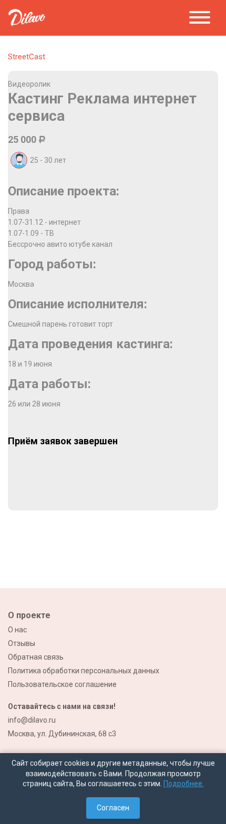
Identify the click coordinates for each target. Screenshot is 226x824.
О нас (17, 629)
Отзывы (21, 643)
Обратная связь (36, 657)
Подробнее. (183, 783)
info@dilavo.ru (32, 720)
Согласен (113, 808)
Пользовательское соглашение (62, 684)
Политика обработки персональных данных (83, 670)
